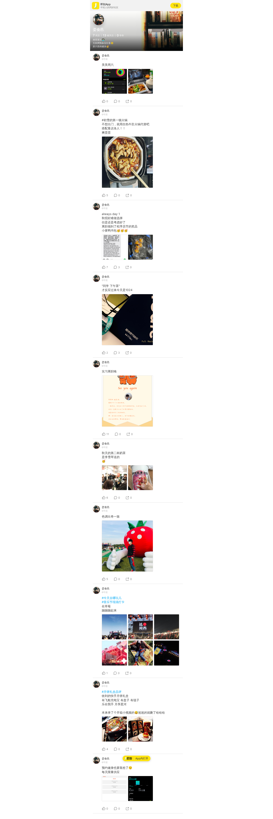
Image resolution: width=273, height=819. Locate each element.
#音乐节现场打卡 (113, 602)
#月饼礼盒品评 (111, 692)
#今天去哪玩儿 (111, 598)
